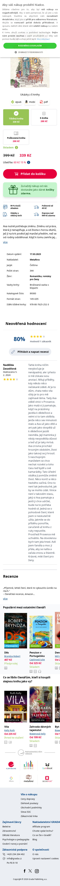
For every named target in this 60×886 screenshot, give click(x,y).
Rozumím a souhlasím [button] (30, 45)
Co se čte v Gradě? (41, 835)
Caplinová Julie (37, 659)
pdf (46, 102)
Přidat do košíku (33, 174)
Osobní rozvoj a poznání (14, 843)
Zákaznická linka (29, 816)
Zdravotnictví (9, 830)
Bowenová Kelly (38, 733)
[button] (30, 52)
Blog (34, 839)
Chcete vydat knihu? (42, 830)
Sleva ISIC (26, 811)
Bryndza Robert (12, 656)
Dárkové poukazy (29, 803)
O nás (35, 854)
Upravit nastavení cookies (45, 858)
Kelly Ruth (9, 730)
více (5, 242)
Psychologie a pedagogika (15, 839)
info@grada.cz (14, 858)
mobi (32, 102)
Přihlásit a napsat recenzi (33, 351)
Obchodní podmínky (31, 807)
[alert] (30, 28)
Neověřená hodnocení (26, 323)
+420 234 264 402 (16, 854)
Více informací (43, 39)
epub (18, 102)
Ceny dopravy (28, 798)
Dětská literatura (11, 835)
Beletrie (6, 826)
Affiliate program (41, 826)
